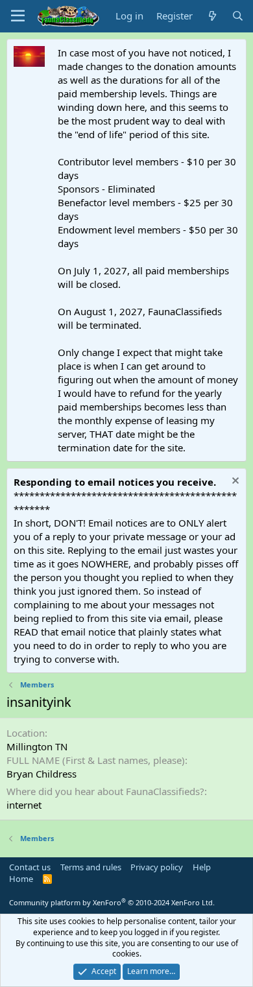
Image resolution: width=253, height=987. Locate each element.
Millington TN (36, 746)
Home (21, 879)
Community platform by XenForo (112, 902)
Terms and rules (90, 867)
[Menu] (18, 16)
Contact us (30, 867)
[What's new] (211, 16)
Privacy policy (156, 867)
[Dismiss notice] (233, 482)
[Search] (237, 16)
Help (202, 867)
